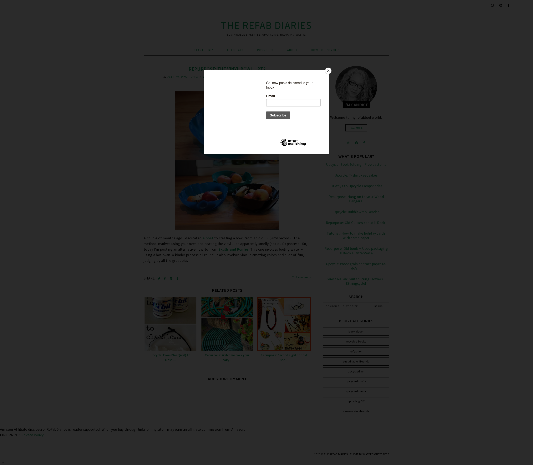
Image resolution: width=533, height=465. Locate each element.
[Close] (328, 71)
